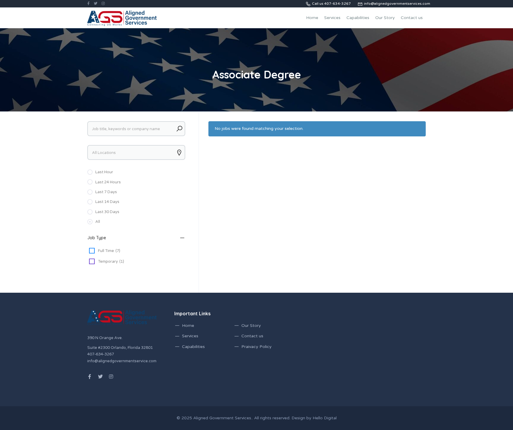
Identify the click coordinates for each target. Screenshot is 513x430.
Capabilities (357, 17)
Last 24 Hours (108, 182)
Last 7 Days (106, 192)
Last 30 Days (107, 212)
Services (332, 17)
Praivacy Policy (256, 346)
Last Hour (104, 172)
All (97, 221)
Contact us (412, 17)
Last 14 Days (107, 201)
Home (312, 17)
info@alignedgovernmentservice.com (121, 361)
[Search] (179, 129)
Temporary (111, 261)
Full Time (109, 250)
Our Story (385, 17)
